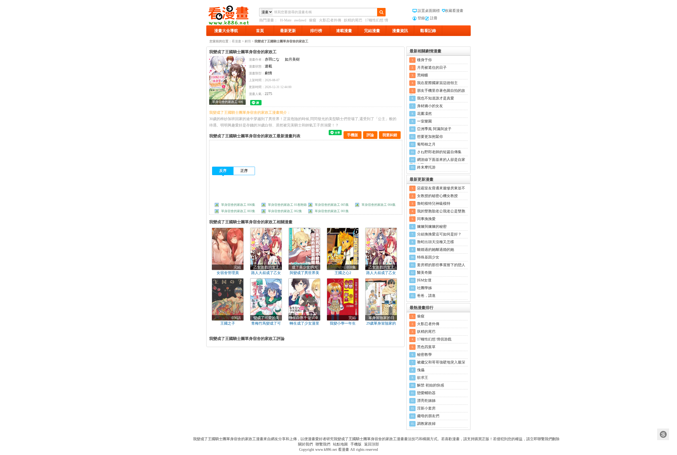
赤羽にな (272, 59)
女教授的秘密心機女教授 (437, 196)
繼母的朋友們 (428, 416)
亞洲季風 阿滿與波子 (434, 129)
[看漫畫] (232, 14)
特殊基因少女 (428, 257)
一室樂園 (424, 121)
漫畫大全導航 (226, 31)
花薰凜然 (424, 114)
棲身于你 (424, 60)
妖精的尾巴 (353, 20)
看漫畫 (236, 41)
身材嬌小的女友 (430, 106)
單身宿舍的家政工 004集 (379, 205)
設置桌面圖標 (429, 11)
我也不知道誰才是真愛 (435, 98)
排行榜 (316, 31)
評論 (370, 135)
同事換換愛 (426, 219)
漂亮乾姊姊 (426, 401)
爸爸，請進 (426, 296)
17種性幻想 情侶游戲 (434, 339)
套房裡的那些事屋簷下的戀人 (441, 265)
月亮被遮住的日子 (432, 68)
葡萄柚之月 (426, 144)
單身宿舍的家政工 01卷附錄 (287, 205)
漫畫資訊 (400, 31)
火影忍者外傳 (330, 20)
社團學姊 (424, 288)
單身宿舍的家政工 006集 (238, 205)
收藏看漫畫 (454, 11)
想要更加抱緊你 (430, 137)
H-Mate (285, 20)
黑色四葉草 (426, 347)
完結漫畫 (372, 31)
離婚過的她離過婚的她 (435, 250)
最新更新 (288, 31)
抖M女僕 (424, 280)
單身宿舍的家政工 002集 (285, 211)
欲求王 (422, 378)
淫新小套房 (426, 408)
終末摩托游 (426, 167)
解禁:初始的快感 (430, 385)
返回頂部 (371, 444)
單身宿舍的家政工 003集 (238, 211)
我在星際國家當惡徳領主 (437, 83)
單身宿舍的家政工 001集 (332, 211)
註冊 (433, 18)
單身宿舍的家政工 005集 (332, 205)
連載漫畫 (344, 31)
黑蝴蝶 (422, 75)
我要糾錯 (389, 135)
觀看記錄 (428, 31)
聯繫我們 (322, 444)
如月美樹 (292, 59)
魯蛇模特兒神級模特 (433, 204)
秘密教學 (424, 355)
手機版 (352, 135)
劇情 (248, 41)
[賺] (663, 434)
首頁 (260, 31)
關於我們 (305, 444)
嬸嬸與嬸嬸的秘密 (432, 227)
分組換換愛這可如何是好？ (439, 234)
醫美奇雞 (424, 273)
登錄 (421, 18)
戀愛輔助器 (426, 393)
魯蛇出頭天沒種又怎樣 (435, 242)
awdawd (300, 20)
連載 (268, 66)
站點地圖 (340, 444)
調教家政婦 (426, 424)
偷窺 (312, 20)
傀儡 (420, 370)
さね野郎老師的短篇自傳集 (439, 152)
